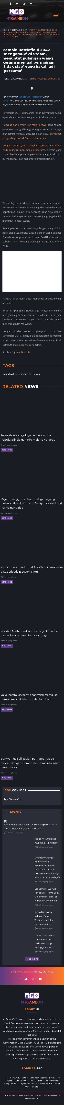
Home (5, 30)
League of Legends (38, 1077)
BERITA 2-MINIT (19, 30)
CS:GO (33, 1080)
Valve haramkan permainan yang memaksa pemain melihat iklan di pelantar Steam (29, 697)
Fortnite (34, 1086)
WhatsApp (25, 96)
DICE (24, 374)
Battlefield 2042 (10, 374)
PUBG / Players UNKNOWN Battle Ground (31, 1083)
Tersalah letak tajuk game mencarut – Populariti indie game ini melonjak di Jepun (29, 437)
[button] (55, 15)
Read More (6, 450)
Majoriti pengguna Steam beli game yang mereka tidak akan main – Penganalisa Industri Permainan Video (31, 503)
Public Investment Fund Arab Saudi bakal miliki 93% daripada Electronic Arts (32, 569)
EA (30, 374)
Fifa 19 (52, 1077)
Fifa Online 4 (22, 1080)
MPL (6, 1077)
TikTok (5, 100)
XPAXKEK (15, 1077)
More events (32, 959)
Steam (37, 374)
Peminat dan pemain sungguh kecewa (24, 124)
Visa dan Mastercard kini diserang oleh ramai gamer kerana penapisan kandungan (29, 633)
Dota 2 (24, 1077)
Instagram (37, 96)
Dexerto (26, 352)
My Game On (12, 799)
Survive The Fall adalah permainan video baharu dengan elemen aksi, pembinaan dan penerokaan (30, 763)
